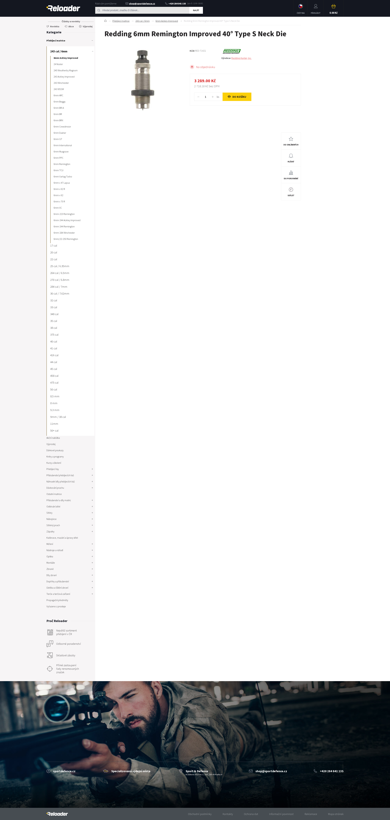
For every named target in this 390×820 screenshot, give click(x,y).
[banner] (57, 814)
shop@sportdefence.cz (142, 3)
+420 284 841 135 (177, 3)
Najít (196, 10)
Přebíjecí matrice (120, 20)
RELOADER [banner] (63, 8)
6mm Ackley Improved (167, 20)
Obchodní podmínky (200, 814)
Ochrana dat (251, 814)
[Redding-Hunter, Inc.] (261, 51)
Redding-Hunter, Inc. (241, 58)
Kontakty (228, 814)
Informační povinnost (281, 814)
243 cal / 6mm (142, 20)
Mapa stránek (336, 814)
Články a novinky (71, 21)
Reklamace (311, 814)
